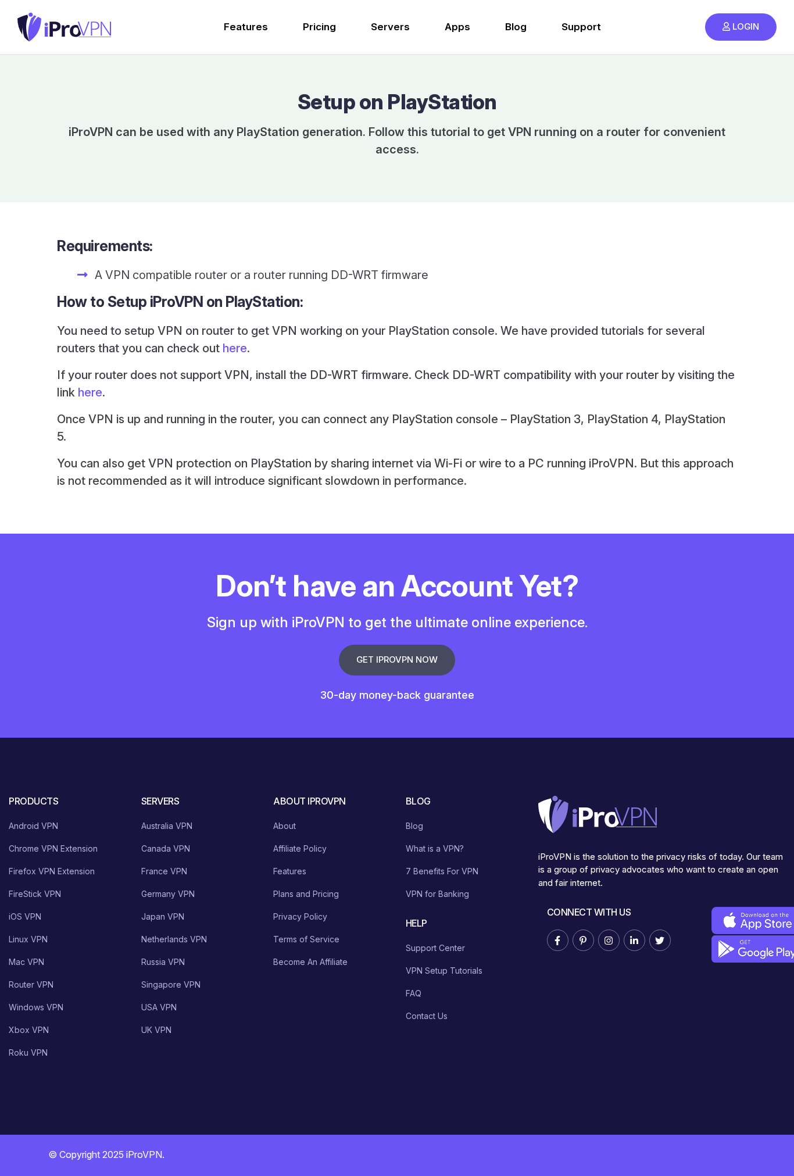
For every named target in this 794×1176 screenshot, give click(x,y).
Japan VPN (162, 916)
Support (581, 27)
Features (246, 27)
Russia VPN (163, 962)
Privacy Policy (300, 916)
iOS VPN (25, 916)
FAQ (413, 993)
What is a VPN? (435, 848)
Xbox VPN (29, 1030)
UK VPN (156, 1030)
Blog (516, 27)
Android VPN (33, 826)
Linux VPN (28, 939)
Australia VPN (166, 826)
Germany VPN (168, 894)
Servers (390, 27)
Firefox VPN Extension (52, 871)
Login (745, 26)
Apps (457, 27)
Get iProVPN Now (397, 659)
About (284, 826)
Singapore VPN (171, 984)
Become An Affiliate (310, 962)
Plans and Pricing (306, 894)
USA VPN (159, 1007)
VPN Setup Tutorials (444, 970)
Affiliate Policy (300, 848)
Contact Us (427, 1016)
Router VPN (31, 984)
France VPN (164, 871)
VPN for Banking (437, 894)
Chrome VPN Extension (53, 848)
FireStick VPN (35, 894)
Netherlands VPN (174, 939)
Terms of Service (306, 939)
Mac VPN (26, 962)
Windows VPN (36, 1007)
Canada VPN (165, 848)
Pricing (319, 27)
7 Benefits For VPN (442, 871)
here (235, 348)
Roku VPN (28, 1052)
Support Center (435, 948)
